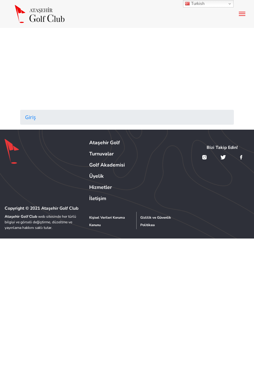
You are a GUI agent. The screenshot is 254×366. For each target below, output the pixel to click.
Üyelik (96, 176)
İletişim (97, 198)
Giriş (30, 117)
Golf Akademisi (107, 165)
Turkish (197, 3)
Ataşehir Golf (104, 142)
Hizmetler (100, 187)
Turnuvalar (101, 153)
